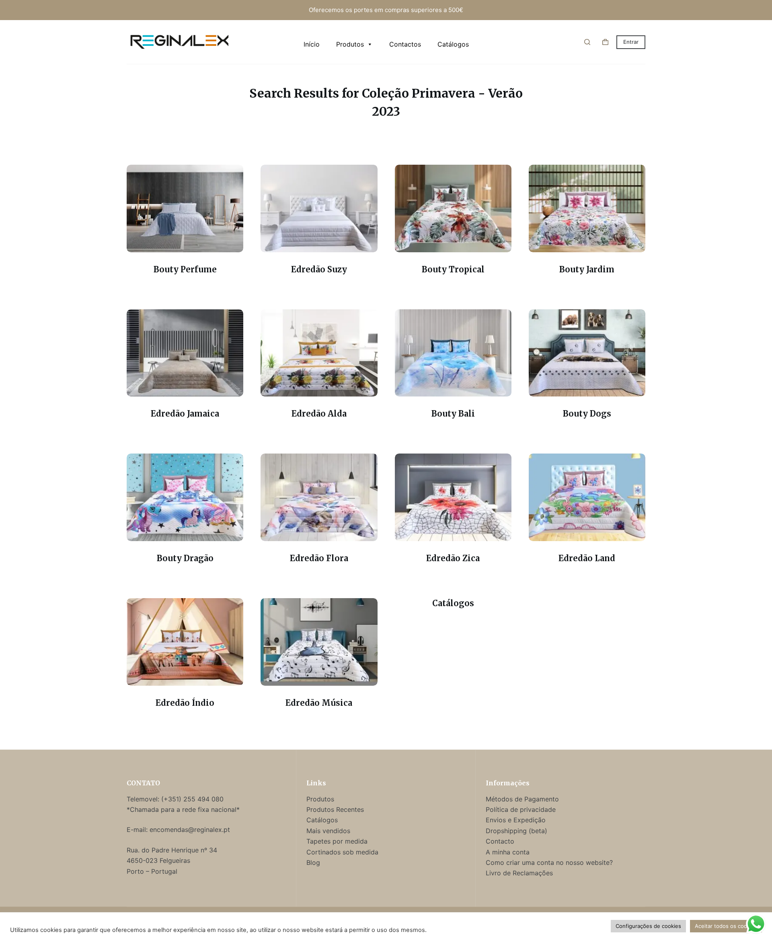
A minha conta (508, 852)
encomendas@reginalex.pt (190, 830)
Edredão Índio (185, 703)
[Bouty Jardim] (587, 208)
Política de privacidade (521, 809)
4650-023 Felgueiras (158, 860)
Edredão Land (586, 558)
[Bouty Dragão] (185, 497)
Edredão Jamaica (185, 414)
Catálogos (453, 44)
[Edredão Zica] (453, 497)
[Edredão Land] (587, 497)
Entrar (631, 42)
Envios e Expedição (516, 820)
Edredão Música (318, 703)
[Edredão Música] (319, 642)
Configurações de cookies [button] (648, 926)
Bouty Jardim (586, 269)
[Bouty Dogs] (587, 353)
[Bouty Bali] (453, 353)
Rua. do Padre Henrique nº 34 (172, 850)
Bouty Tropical (453, 269)
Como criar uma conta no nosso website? (549, 862)
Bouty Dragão (185, 558)
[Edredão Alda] (319, 353)
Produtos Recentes (335, 809)
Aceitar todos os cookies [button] (726, 926)
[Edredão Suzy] (319, 208)
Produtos (350, 44)
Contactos (405, 44)
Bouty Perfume (185, 269)
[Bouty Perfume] (185, 208)
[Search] (587, 42)
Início (312, 44)
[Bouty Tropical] (453, 208)
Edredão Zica (453, 558)
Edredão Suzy (319, 269)
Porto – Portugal (152, 871)
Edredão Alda (319, 414)
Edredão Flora (319, 558)
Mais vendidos (328, 831)
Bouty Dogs (587, 414)
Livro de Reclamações (519, 873)
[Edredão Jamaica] (185, 353)
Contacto (500, 841)
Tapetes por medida (337, 841)
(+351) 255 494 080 (193, 799)
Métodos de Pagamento (522, 799)
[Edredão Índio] (185, 642)
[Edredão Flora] (319, 497)
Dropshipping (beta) (516, 831)
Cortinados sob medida (342, 852)
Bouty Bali (453, 414)
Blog (313, 862)
